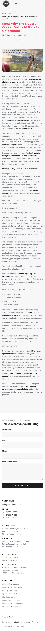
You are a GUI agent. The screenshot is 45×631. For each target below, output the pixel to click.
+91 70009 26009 (9, 512)
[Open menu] (40, 4)
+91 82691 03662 (9, 518)
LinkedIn (27, 622)
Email (4, 440)
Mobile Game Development (12, 604)
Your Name (6, 430)
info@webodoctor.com (11, 504)
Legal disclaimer (10, 617)
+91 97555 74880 (9, 515)
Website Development (10, 584)
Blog (10, 13)
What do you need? (9, 461)
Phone (4, 451)
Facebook (15, 622)
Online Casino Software (11, 600)
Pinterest (35, 622)
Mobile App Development (12, 587)
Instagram (6, 622)
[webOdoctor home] (12, 4)
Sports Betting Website (11, 594)
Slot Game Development (11, 597)
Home (4, 13)
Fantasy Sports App (9, 591)
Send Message (22, 485)
